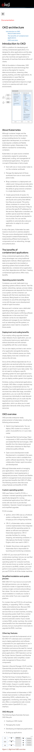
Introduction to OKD (13, 31)
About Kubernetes (14, 33)
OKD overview (13, 40)
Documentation (7, 20)
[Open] (2, 13)
